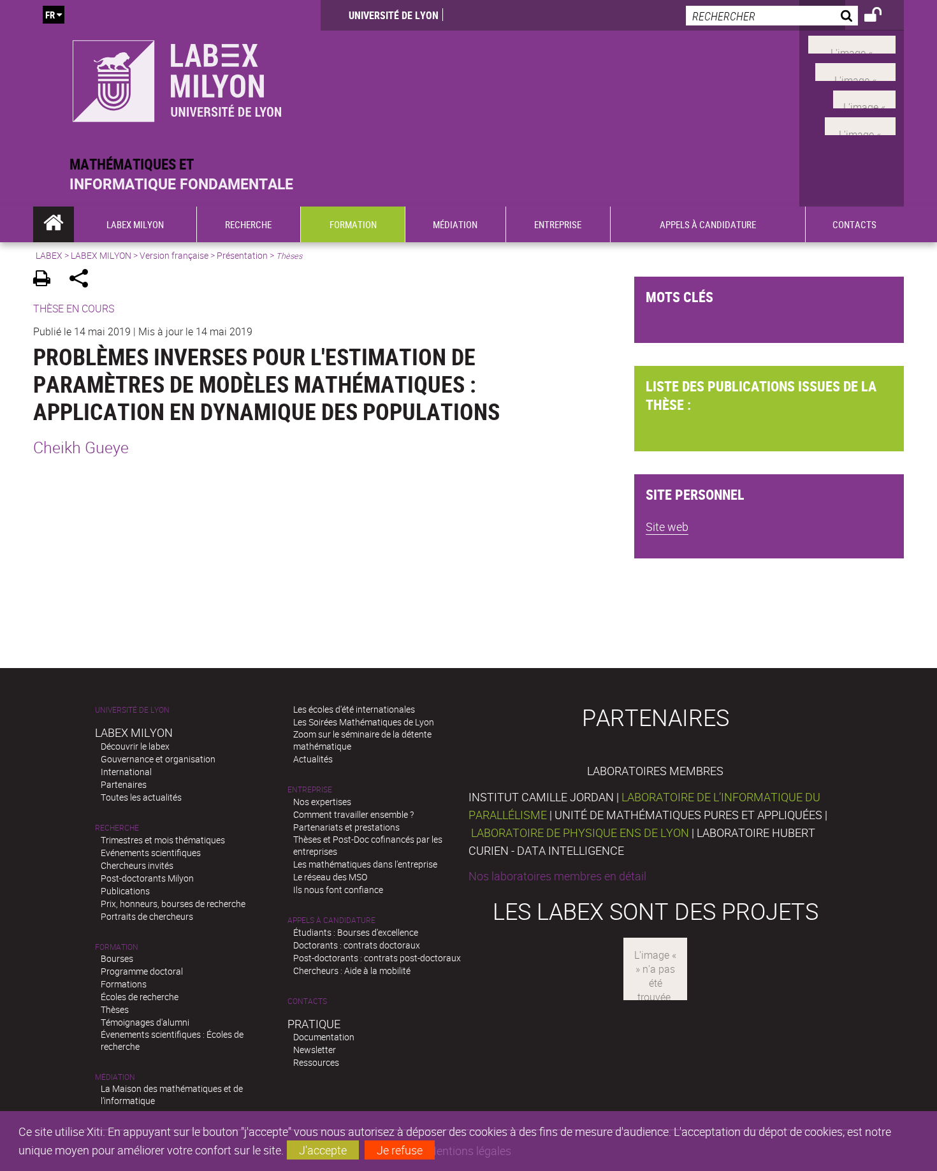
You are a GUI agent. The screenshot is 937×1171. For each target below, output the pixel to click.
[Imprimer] (46, 280)
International (126, 772)
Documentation (323, 1037)
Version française (174, 255)
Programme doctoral (142, 971)
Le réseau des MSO (330, 877)
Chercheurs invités (137, 865)
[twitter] (860, 125)
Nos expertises (322, 802)
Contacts (307, 1001)
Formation (116, 947)
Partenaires (124, 784)
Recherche (117, 827)
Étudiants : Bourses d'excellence (355, 932)
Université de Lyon (394, 15)
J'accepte (323, 1150)
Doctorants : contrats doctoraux (356, 945)
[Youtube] (855, 70)
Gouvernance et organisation (158, 759)
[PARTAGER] (83, 280)
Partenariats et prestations (346, 827)
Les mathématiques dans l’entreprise (365, 864)
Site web (667, 526)
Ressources (316, 1062)
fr (50, 14)
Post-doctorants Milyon (147, 878)
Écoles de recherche (139, 997)
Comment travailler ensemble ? (353, 814)
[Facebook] (852, 43)
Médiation (115, 1077)
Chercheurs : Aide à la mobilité (351, 970)
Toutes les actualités (141, 797)
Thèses (115, 1009)
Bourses (117, 958)
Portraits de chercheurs (147, 916)
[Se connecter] (881, 16)
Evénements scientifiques (151, 853)
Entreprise (309, 789)
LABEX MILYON (101, 255)
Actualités (313, 759)
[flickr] (864, 97)
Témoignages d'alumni (145, 1022)
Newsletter (314, 1050)
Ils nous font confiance (338, 890)
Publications (125, 891)
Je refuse (400, 1150)
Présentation (242, 255)
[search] (772, 15)
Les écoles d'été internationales (354, 709)
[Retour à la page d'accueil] (177, 77)
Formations (124, 984)
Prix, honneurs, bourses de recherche (173, 904)
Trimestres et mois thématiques (163, 840)
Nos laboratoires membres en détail (557, 876)
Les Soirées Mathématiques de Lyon (363, 722)
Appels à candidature (331, 920)
